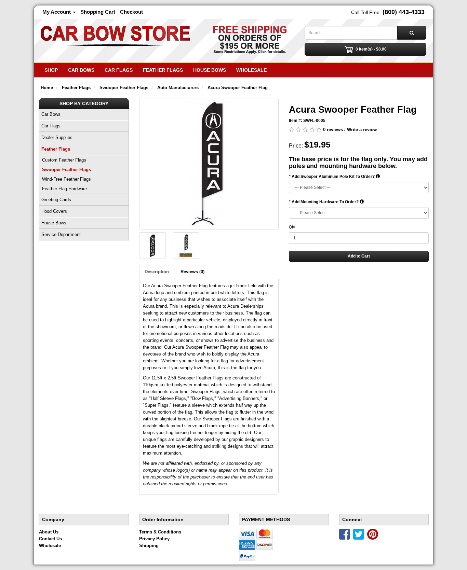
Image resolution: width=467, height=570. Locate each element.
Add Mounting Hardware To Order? (326, 201)
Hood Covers (54, 211)
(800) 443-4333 (404, 12)
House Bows (209, 70)
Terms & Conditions (160, 531)
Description (157, 271)
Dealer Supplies (56, 137)
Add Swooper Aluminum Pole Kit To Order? (334, 176)
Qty (292, 227)
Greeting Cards (56, 199)
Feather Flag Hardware (64, 188)
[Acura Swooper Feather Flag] (209, 164)
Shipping (149, 545)
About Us (48, 531)
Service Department (61, 234)
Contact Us (50, 538)
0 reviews (333, 129)
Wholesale (251, 70)
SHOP (51, 70)
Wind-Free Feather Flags (66, 179)
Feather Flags (163, 70)
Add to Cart (359, 256)
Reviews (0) (192, 271)
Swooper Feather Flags (66, 169)
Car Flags (119, 70)
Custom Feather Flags (64, 160)
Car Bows (81, 70)
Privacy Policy (154, 538)
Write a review (362, 129)
